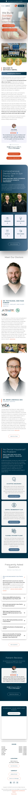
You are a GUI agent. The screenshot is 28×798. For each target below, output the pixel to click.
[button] (26, 6)
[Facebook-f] (14, 782)
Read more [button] (14, 141)
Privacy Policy (14, 793)
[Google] (10, 782)
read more (17, 430)
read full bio (12, 339)
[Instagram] (17, 782)
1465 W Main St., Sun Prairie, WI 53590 (15, 1)
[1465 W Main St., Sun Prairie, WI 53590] (6, 1)
